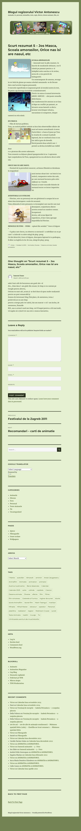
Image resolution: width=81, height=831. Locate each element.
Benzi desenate (33, 586)
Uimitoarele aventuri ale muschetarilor (24, 619)
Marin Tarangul (41, 603)
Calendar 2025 (14, 590)
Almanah (29, 578)
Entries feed (14, 642)
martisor (52, 603)
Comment (12, 335)
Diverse (37, 245)
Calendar (45, 586)
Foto (12, 501)
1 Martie (12, 578)
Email (11, 375)
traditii (25, 615)
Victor (13, 245)
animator (42, 582)
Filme (47, 594)
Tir (11, 509)
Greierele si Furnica (29, 598)
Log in (12, 639)
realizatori (22, 611)
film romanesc (14, 598)
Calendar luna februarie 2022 (36, 755)
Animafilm (13, 582)
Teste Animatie (16, 506)
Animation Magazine (18, 669)
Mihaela (12, 607)
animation (33, 582)
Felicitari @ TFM (16, 678)
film (41, 594)
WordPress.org (15, 648)
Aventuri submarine (17, 586)
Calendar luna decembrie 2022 (29, 738)
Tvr (39, 615)
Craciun (49, 590)
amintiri (39, 578)
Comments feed (16, 645)
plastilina (12, 611)
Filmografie (14, 534)
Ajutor (12, 531)
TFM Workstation (17, 683)
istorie (57, 598)
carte (24, 590)
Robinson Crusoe (42, 611)
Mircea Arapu (15, 681)
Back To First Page (15, 802)
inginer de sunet (46, 598)
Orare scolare (15, 536)
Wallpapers (14, 539)
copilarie (40, 590)
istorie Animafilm (15, 603)
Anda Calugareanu (51, 578)
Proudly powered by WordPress (42, 813)
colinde (31, 590)
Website (11, 384)
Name (11, 365)
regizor (30, 611)
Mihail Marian (22, 607)
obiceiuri (33, 607)
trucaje (33, 615)
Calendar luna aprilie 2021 (28, 769)
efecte (34, 594)
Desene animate (46, 245)
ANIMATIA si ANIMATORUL (28, 744)
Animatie (31, 245)
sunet (54, 611)
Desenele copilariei (17, 675)
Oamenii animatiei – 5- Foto (29, 747)
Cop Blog (13, 672)
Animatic (13, 667)
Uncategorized (15, 512)
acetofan (20, 578)
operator (42, 607)
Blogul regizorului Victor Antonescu (33, 12)
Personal (13, 504)
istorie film (28, 603)
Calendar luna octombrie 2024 (29, 702)
